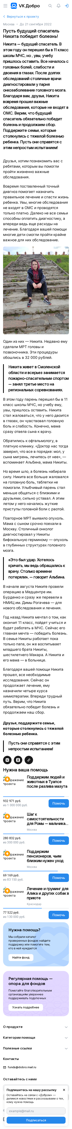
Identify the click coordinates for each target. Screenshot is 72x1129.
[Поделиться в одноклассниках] (18, 760)
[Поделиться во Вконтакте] (7, 760)
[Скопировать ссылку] (29, 760)
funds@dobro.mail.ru (22, 1067)
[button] (36, 1027)
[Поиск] (51, 5)
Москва (8, 24)
